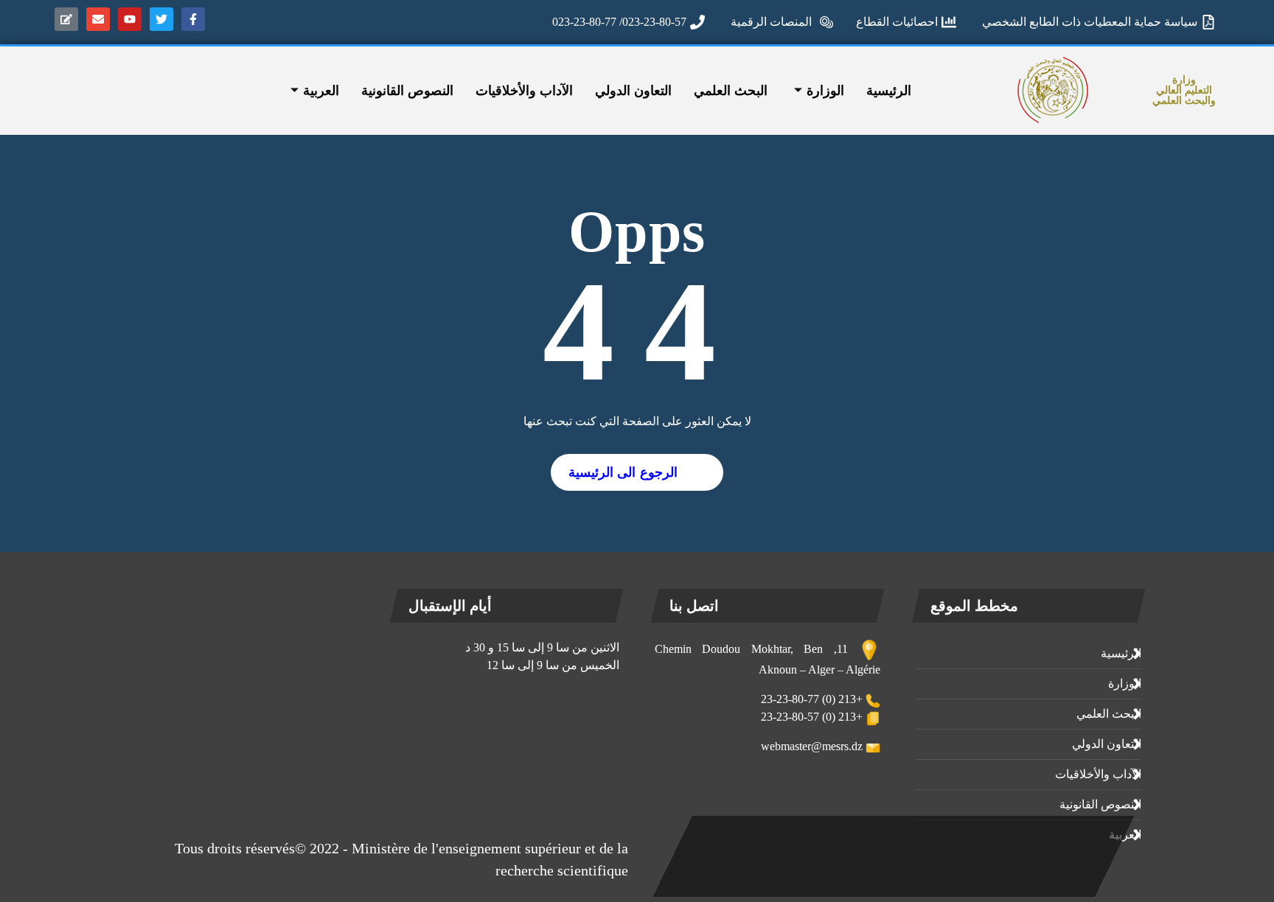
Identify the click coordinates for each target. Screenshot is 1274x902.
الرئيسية (888, 90)
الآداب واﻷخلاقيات (524, 90)
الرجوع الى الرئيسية (622, 472)
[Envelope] (98, 19)
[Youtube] (130, 19)
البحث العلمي (730, 90)
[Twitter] (161, 19)
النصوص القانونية (407, 90)
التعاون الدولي (633, 90)
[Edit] (66, 19)
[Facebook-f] (193, 19)
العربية (321, 90)
